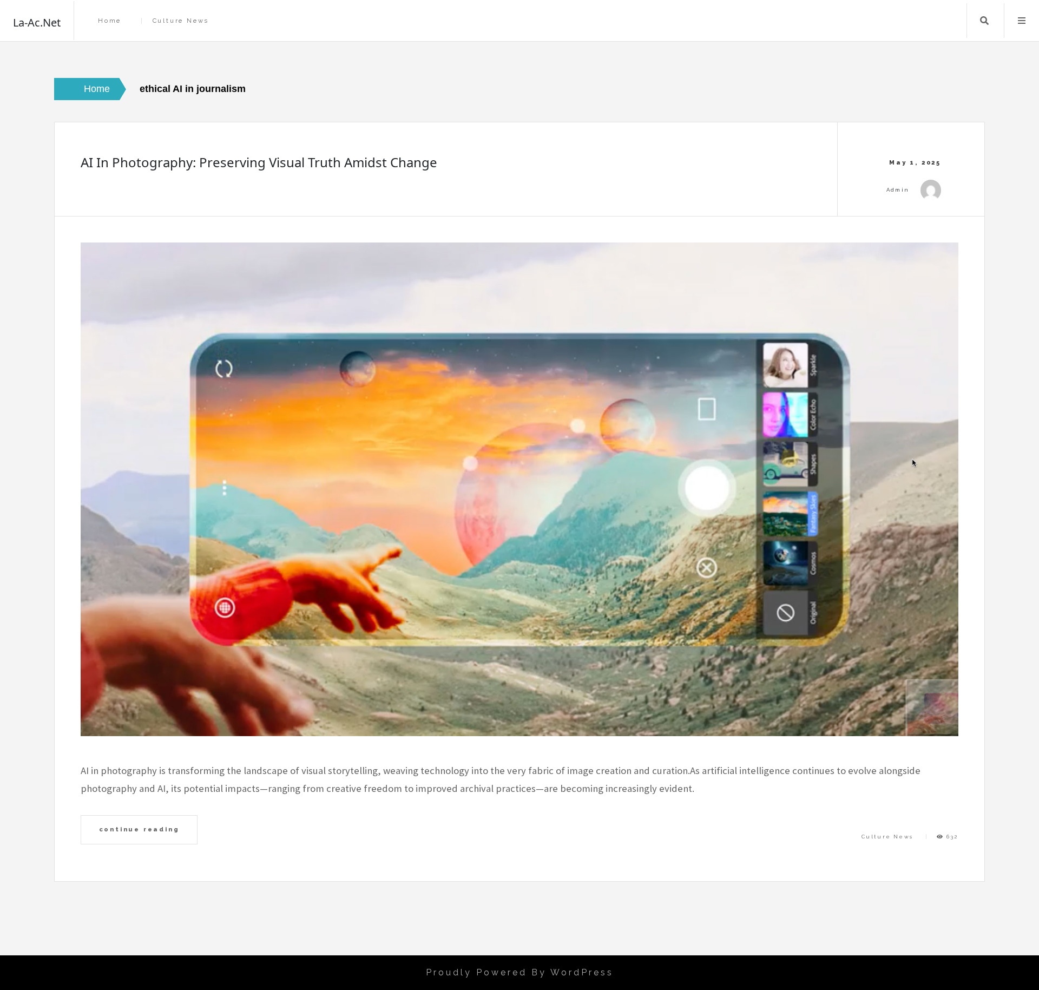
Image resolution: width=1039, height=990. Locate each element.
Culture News (181, 21)
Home (109, 21)
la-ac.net (37, 22)
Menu (1021, 20)
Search (984, 20)
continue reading (139, 829)
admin (898, 190)
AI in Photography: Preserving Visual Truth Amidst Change (259, 162)
